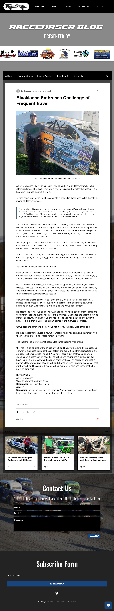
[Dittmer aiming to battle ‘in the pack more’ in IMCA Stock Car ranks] (58, 445)
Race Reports (63, 76)
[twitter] (57, 593)
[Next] (102, 54)
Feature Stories (25, 76)
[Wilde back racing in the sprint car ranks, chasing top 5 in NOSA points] (94, 445)
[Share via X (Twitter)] (23, 412)
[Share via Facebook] (17, 412)
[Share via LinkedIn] (28, 412)
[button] (107, 76)
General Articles (44, 76)
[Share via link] (34, 412)
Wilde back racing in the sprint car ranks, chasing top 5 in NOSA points (92, 459)
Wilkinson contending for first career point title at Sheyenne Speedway (20, 459)
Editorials (78, 76)
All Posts (9, 76)
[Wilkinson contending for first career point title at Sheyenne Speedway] (21, 445)
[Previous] (12, 54)
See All (107, 431)
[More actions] (97, 91)
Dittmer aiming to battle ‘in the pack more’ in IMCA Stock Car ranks (56, 459)
